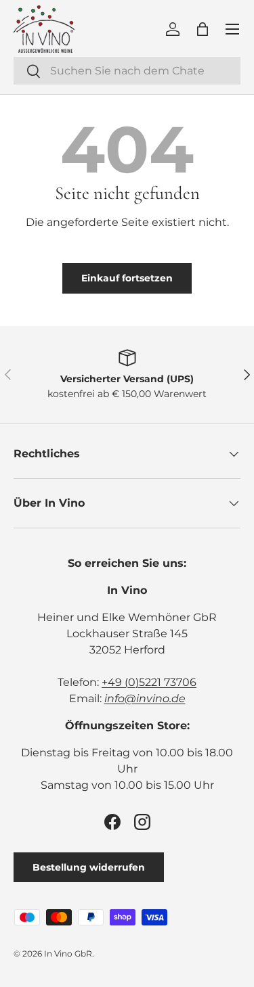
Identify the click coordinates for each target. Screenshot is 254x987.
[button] (202, 29)
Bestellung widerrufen (89, 867)
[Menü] (232, 29)
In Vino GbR (68, 953)
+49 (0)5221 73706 (149, 682)
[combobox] (127, 71)
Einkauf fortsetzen (127, 278)
